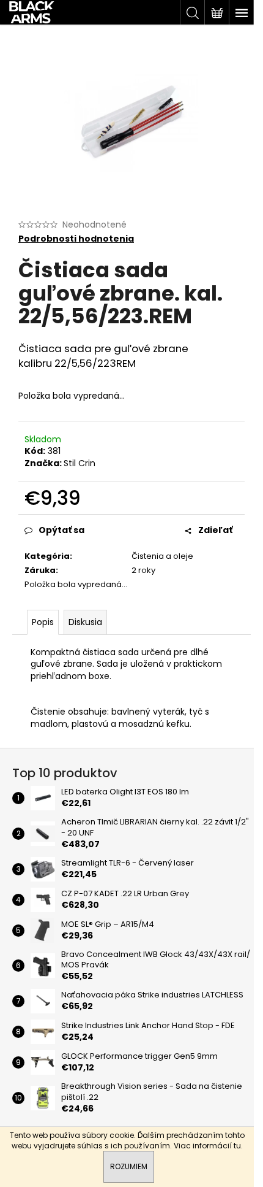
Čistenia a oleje (162, 556)
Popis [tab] (43, 622)
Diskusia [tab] (85, 622)
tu (237, 1145)
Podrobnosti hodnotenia (76, 239)
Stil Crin (79, 463)
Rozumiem (128, 1166)
